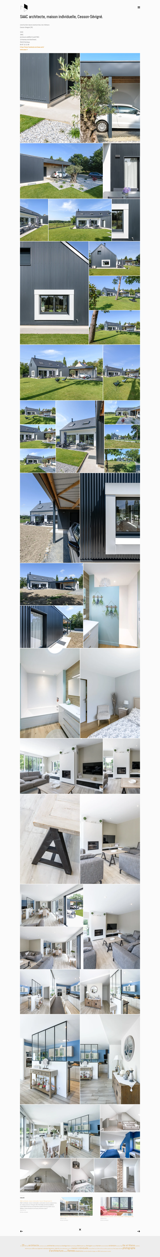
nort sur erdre (103, 1248)
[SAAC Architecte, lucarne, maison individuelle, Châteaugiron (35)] (119, 1206)
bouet (81, 1246)
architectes (51, 1245)
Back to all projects (80, 1228)
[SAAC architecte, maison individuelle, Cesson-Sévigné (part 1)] (40, 1206)
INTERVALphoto (28, 1248)
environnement (105, 1246)
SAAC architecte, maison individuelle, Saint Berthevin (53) (75, 1216)
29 (20, 1246)
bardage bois (66, 1246)
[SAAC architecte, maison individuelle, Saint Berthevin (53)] (79, 1206)
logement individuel (43, 1248)
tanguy (94, 1251)
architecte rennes (43, 1246)
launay (36, 1248)
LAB (33, 1248)
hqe (121, 1246)
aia (27, 1246)
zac (96, 1251)
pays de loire (119, 1248)
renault (65, 1251)
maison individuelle (79, 1248)
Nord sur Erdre (96, 1248)
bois (78, 1246)
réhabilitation (79, 1251)
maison (69, 1248)
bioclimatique (73, 1246)
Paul (114, 1248)
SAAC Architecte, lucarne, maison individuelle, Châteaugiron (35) (117, 1216)
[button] (50, 98)
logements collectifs (54, 1248)
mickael (90, 1248)
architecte (33, 1245)
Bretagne (89, 1246)
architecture (58, 1246)
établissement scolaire (105, 1251)
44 (25, 1246)
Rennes (71, 1250)
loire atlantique (64, 1248)
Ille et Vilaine (128, 1245)
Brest (85, 1246)
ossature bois (110, 1248)
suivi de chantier (88, 1251)
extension (112, 1245)
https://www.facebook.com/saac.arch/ (32, 47)
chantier (98, 1246)
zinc (99, 1251)
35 (23, 1245)
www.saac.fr (24, 50)
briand (93, 1246)
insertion (137, 1246)
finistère (118, 1246)
